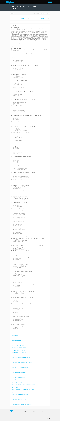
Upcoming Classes (26, 413)
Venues (42, 414)
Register (22, 18)
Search (33, 415)
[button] (28, 18)
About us (43, 413)
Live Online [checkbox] (12, 13)
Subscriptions (34, 414)
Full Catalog (34, 413)
